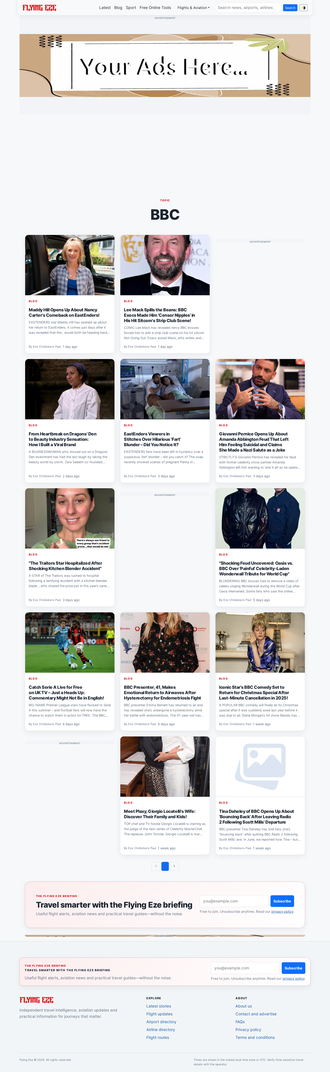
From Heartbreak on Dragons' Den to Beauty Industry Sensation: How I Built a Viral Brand (62, 439)
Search (290, 8)
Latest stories (158, 1006)
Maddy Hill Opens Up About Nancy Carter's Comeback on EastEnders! (64, 312)
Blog (118, 7)
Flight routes (157, 1037)
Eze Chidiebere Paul (47, 347)
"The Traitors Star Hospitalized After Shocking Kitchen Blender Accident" (65, 565)
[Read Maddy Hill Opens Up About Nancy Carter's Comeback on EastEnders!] (69, 265)
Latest (105, 7)
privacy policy (282, 911)
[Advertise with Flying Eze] (165, 65)
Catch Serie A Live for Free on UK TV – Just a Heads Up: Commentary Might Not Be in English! (66, 693)
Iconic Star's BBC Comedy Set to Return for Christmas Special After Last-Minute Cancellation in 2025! (254, 693)
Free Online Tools (155, 7)
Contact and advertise (256, 1014)
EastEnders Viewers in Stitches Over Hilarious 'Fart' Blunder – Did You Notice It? (152, 439)
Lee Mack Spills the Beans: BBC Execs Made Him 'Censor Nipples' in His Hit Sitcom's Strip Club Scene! (159, 315)
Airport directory (161, 1021)
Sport (131, 7)
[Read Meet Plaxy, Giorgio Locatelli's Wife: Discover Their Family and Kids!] (165, 766)
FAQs (240, 1021)
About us (243, 1006)
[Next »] (174, 866)
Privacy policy (248, 1029)
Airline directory (160, 1029)
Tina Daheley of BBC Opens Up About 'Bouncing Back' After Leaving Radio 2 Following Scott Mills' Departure (256, 816)
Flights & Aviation (192, 7)
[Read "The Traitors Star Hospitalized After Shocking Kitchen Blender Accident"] (69, 518)
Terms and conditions (255, 1037)
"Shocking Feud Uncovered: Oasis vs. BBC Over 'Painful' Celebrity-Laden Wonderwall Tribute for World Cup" (256, 568)
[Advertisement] (165, 149)
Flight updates (159, 1014)
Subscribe (282, 901)
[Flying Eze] (39, 7)
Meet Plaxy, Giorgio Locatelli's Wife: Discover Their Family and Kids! (159, 813)
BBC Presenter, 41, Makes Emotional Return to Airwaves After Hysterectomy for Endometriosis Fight (162, 693)
